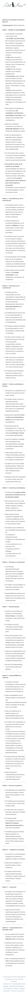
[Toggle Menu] (24, 4)
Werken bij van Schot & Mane (17, 986)
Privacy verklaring (8, 988)
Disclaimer (15, 988)
